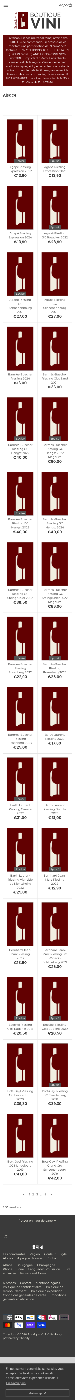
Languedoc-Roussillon (44, 1269)
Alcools (8, 1258)
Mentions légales (48, 1283)
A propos (9, 1283)
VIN (50, 1334)
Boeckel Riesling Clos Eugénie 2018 (20, 1027)
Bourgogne (25, 1265)
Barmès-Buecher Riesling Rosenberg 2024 (20, 739)
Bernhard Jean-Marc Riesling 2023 (20, 954)
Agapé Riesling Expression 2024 (20, 235)
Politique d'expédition (46, 1291)
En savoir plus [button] (16, 1383)
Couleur (50, 1254)
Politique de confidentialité (22, 1287)
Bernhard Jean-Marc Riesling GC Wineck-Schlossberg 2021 (54, 956)
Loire (20, 1269)
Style (63, 1254)
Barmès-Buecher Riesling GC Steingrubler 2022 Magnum (55, 596)
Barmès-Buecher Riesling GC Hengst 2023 (20, 523)
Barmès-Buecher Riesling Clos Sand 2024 (55, 378)
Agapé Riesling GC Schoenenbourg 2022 (54, 306)
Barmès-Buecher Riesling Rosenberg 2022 (20, 668)
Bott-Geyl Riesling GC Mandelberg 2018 (55, 1095)
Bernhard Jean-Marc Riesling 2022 (54, 879)
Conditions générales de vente (24, 1295)
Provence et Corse (33, 1273)
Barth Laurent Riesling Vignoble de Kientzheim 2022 (20, 881)
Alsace (7, 1265)
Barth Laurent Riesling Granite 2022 (20, 809)
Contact (52, 1258)
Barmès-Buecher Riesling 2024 (20, 376)
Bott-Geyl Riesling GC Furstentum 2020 (20, 1095)
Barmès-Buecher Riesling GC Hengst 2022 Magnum (54, 451)
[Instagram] (5, 1236)
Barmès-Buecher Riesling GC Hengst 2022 (20, 449)
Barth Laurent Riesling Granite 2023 (54, 809)
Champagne (46, 1265)
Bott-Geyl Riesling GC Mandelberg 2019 (20, 1165)
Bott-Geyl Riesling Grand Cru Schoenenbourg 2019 (55, 1167)
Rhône (7, 1269)
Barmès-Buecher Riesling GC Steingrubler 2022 (20, 594)
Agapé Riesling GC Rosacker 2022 (55, 235)
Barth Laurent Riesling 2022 (55, 737)
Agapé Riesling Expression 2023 (54, 169)
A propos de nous (29, 1258)
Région (35, 1254)
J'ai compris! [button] (37, 1393)
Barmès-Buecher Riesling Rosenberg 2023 (54, 668)
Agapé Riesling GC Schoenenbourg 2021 (20, 306)
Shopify (24, 1338)
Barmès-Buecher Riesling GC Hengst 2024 (54, 523)
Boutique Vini (37, 1334)
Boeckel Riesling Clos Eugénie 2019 (55, 1027)
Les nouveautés (14, 1254)
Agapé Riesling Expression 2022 (20, 169)
